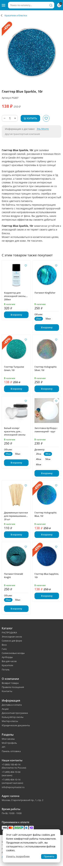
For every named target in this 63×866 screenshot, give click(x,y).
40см (38, 459)
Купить (32, 118)
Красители (7, 665)
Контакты (7, 691)
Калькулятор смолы (12, 717)
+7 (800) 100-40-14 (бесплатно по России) (14, 766)
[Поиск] (51, 5)
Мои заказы (8, 738)
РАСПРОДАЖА (9, 632)
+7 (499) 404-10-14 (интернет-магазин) (12, 781)
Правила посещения (13, 687)
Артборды (7, 657)
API (3, 747)
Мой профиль (9, 742)
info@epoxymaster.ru (13, 787)
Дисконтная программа (15, 713)
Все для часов (9, 661)
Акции (5, 708)
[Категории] (3, 5)
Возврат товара (10, 683)
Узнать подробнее (18, 856)
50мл (48, 318)
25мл (38, 318)
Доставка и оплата (12, 704)
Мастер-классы (10, 721)
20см (38, 453)
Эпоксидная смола (12, 636)
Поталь (6, 669)
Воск (4, 644)
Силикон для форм (12, 640)
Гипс (4, 649)
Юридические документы (16, 725)
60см (38, 464)
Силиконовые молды (13, 653)
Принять (49, 856)
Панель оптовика (11, 751)
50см (47, 459)
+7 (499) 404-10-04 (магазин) (11, 773)
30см (47, 453)
